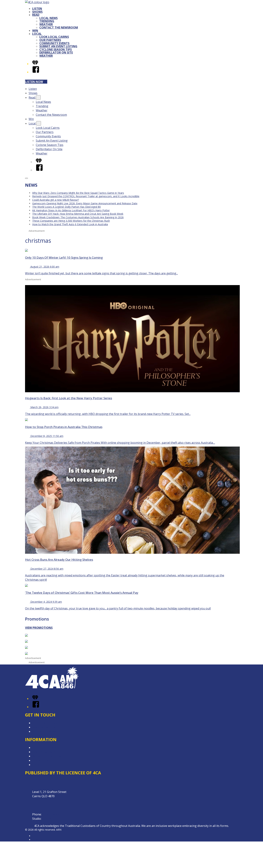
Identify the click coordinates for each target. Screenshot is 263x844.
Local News (48, 18)
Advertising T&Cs (43, 752)
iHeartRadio (39, 839)
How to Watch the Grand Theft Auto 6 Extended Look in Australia (70, 224)
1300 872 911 (51, 819)
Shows (37, 12)
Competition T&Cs (44, 748)
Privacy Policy (41, 760)
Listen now (34, 82)
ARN (34, 836)
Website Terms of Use (47, 756)
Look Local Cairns (54, 37)
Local (37, 34)
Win (35, 31)
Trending (46, 21)
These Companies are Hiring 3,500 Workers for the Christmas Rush (71, 220)
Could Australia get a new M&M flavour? (55, 199)
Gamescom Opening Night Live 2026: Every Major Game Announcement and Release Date (84, 203)
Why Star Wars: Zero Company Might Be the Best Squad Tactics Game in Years (78, 193)
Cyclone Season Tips (55, 49)
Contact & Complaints (46, 723)
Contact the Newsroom (58, 27)
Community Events (54, 43)
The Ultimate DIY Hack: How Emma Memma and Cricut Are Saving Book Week (77, 213)
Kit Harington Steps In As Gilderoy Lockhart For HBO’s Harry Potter (71, 210)
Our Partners (50, 40)
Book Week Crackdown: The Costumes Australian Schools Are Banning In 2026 (78, 217)
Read (35, 15)
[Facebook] (35, 72)
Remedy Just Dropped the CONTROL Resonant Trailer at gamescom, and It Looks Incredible (85, 196)
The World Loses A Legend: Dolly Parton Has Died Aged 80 (66, 206)
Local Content (41, 765)
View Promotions (39, 628)
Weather (46, 24)
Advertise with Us (43, 727)
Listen (37, 9)
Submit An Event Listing (58, 46)
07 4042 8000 (51, 814)
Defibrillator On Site (56, 52)
